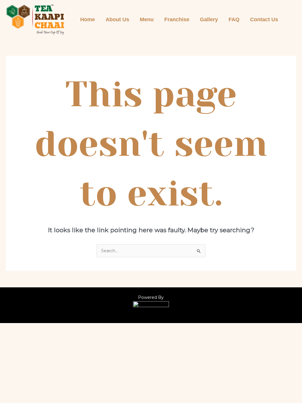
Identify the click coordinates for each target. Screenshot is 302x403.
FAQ (234, 19)
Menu (147, 19)
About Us (117, 19)
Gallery (209, 19)
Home (87, 19)
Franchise (176, 19)
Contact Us (264, 19)
